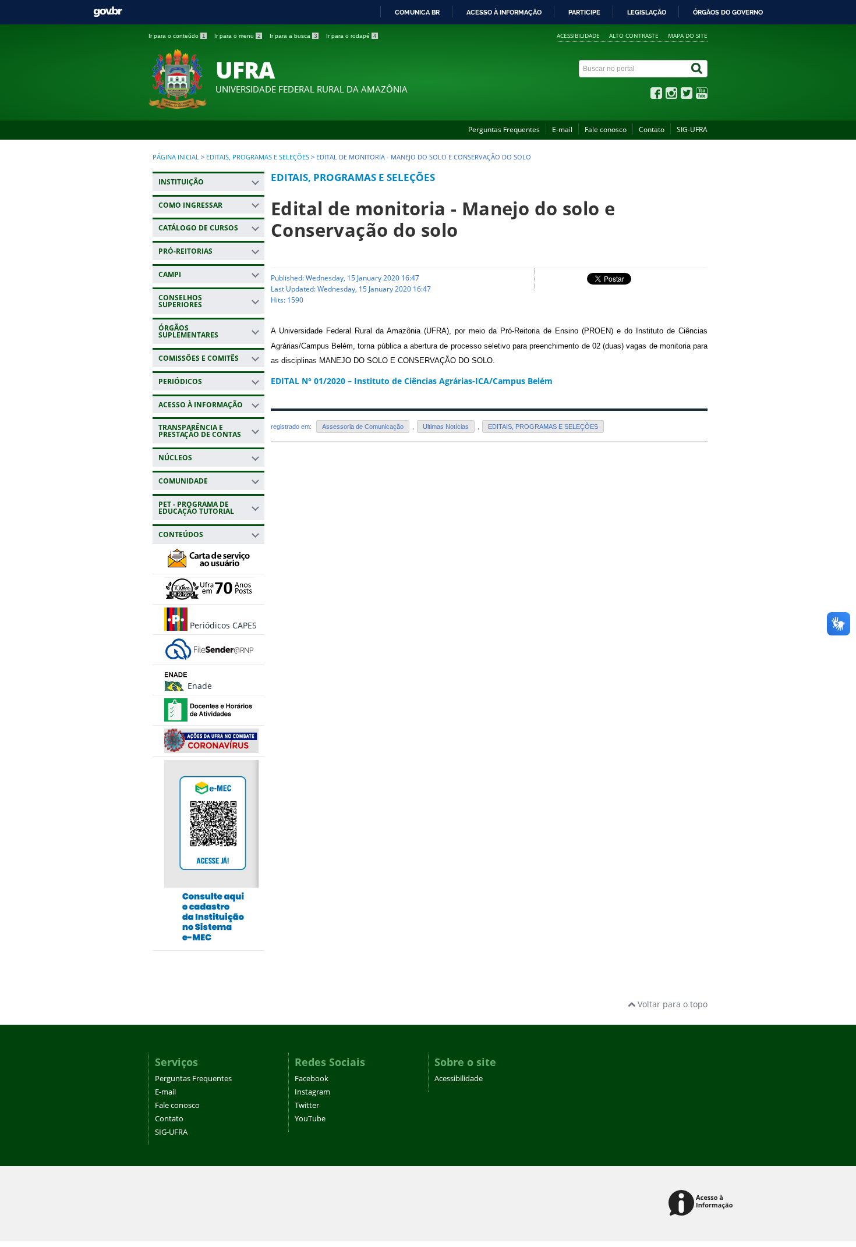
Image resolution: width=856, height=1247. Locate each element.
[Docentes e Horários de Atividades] (209, 716)
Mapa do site (688, 35)
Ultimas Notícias (446, 426)
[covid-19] (211, 747)
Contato (651, 129)
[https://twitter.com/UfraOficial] (686, 95)
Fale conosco (606, 129)
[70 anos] (209, 595)
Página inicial (176, 157)
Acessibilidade (578, 35)
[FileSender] (209, 655)
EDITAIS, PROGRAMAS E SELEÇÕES (257, 157)
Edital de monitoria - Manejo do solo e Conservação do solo (443, 219)
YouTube (310, 1119)
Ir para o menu (237, 36)
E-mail (562, 129)
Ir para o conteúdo (177, 36)
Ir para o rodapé (351, 36)
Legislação (646, 12)
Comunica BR (417, 12)
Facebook (311, 1078)
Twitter (307, 1105)
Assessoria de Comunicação (363, 426)
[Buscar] (698, 68)
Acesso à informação (504, 12)
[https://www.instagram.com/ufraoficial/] (671, 95)
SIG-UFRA (692, 129)
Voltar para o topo (671, 1004)
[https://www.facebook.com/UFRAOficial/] (656, 95)
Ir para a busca (293, 36)
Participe (584, 12)
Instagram (312, 1092)
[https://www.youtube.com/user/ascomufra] (702, 95)
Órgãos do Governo (728, 12)
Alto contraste (634, 35)
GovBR (107, 11)
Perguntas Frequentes (504, 129)
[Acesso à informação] (702, 1203)
